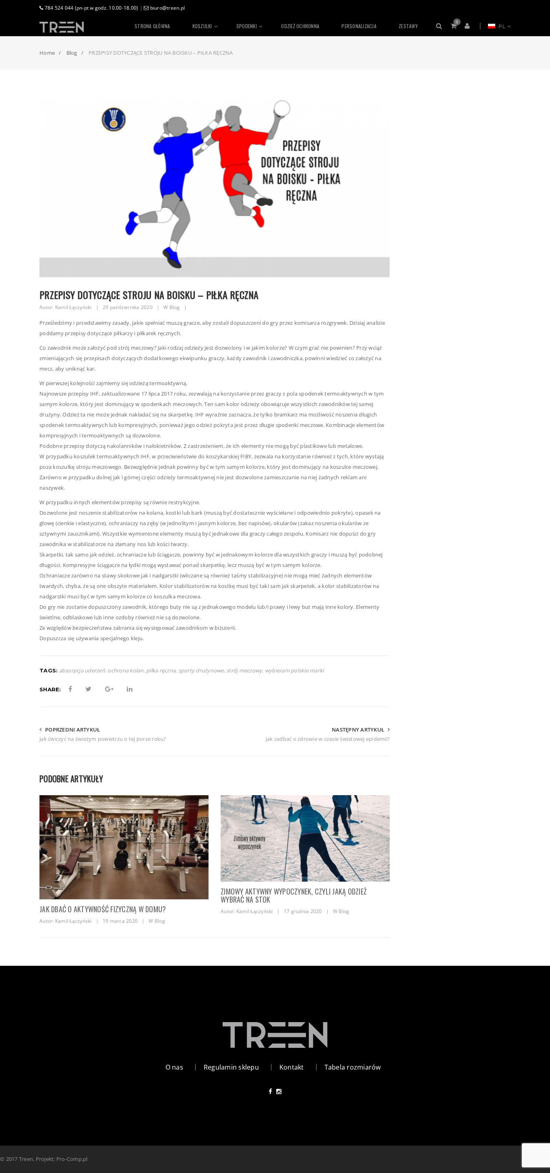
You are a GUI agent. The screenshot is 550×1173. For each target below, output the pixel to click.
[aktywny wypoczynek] (305, 838)
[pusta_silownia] (124, 847)
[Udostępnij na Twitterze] (88, 689)
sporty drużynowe (201, 670)
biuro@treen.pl (167, 7)
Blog (175, 307)
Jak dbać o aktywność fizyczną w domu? (102, 909)
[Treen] (81, 26)
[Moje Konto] (468, 26)
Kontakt (291, 1067)
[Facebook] (270, 1091)
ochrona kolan (125, 670)
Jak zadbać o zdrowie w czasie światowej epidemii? (328, 738)
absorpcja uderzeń (82, 670)
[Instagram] (278, 1091)
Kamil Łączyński (73, 307)
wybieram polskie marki (294, 670)
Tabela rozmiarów (353, 1067)
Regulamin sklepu (231, 1067)
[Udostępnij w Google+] (109, 689)
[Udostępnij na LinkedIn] (129, 689)
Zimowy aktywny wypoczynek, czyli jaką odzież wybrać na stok (294, 895)
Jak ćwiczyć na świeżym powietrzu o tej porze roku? (102, 738)
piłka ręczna (161, 670)
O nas (174, 1067)
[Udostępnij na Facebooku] (70, 689)
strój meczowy (244, 670)
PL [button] (501, 26)
